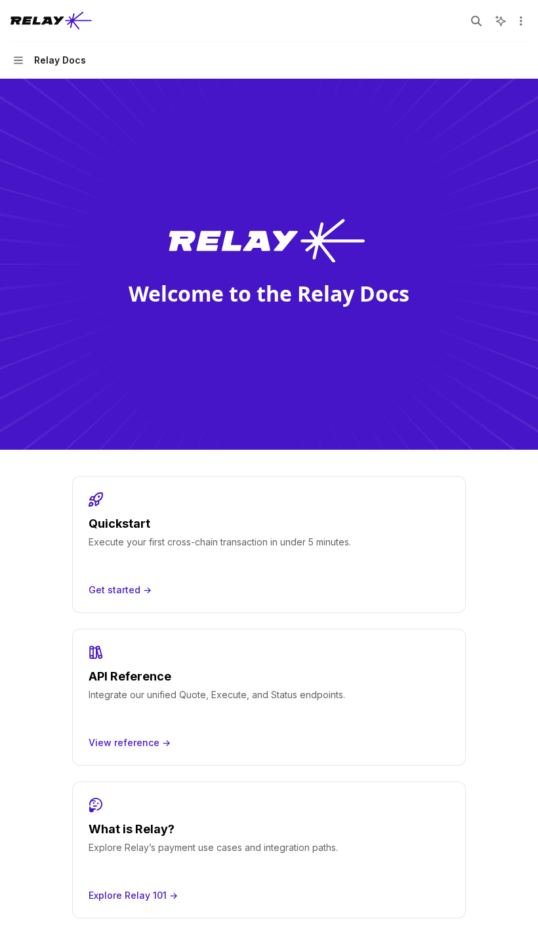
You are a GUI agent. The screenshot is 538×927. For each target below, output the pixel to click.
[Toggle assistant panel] (501, 21)
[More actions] (521, 21)
